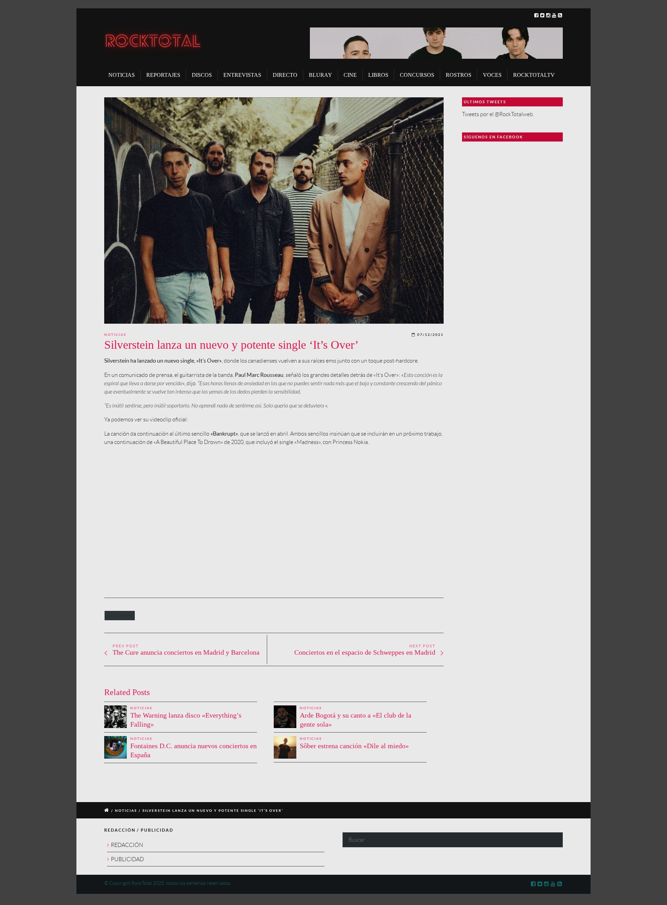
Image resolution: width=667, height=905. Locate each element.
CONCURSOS (417, 75)
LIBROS (378, 75)
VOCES (492, 75)
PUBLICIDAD (127, 859)
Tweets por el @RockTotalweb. (498, 114)
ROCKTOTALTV (534, 75)
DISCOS (202, 75)
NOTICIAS (121, 75)
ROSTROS (458, 75)
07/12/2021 (430, 335)
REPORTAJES (163, 75)
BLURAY (320, 75)
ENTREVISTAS (242, 75)
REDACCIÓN (127, 845)
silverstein (119, 616)
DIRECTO (285, 75)
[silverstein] (274, 210)
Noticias (115, 335)
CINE (350, 75)
